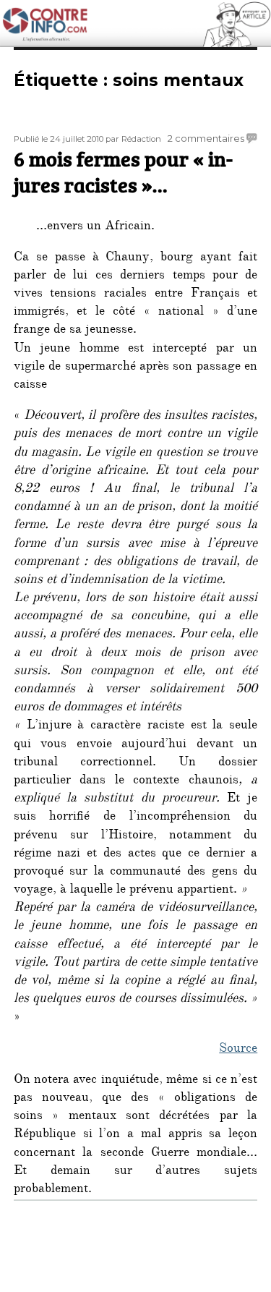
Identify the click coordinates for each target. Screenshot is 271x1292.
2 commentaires (206, 138)
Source (238, 1050)
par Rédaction (133, 139)
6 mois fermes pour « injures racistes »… (123, 171)
